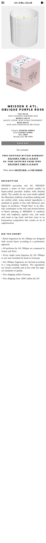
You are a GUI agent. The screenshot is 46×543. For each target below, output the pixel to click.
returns (37, 170)
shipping (21, 170)
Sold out (23, 143)
